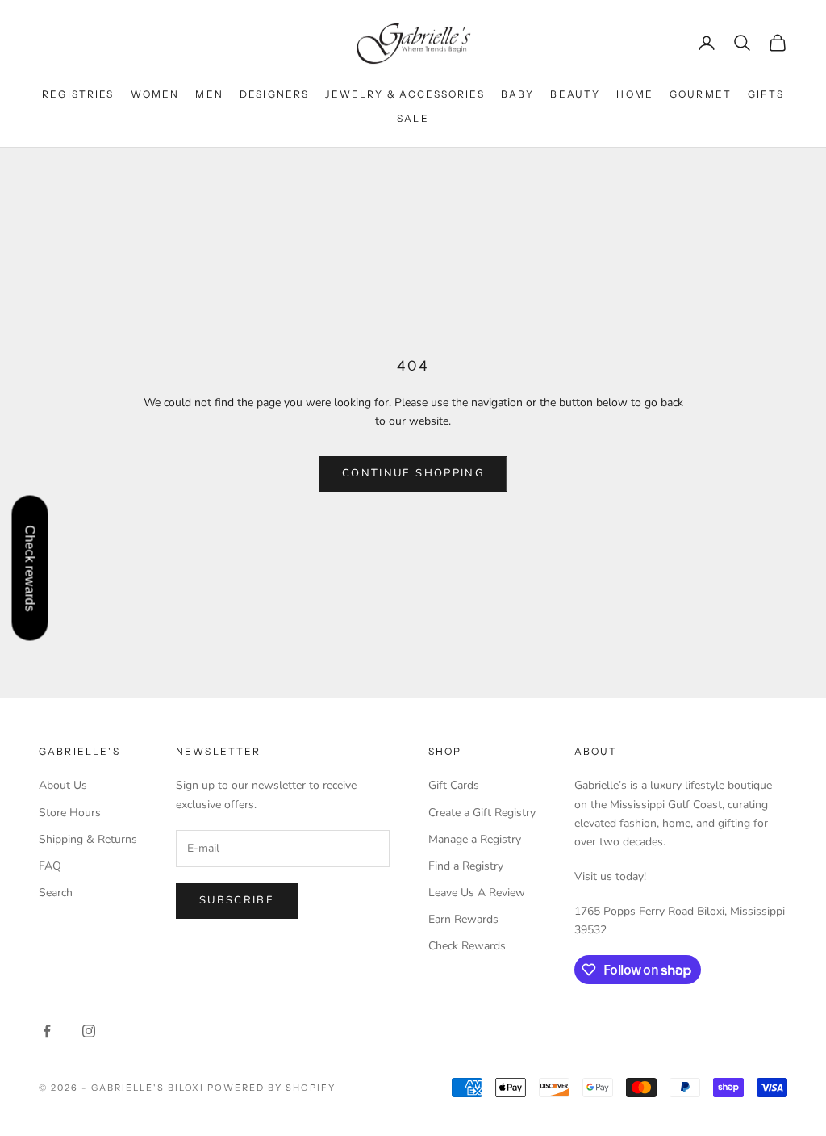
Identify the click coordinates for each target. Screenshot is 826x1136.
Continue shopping (413, 473)
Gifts (766, 94)
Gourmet (701, 94)
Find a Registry (465, 866)
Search (56, 892)
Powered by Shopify (271, 1087)
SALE (413, 118)
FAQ (50, 866)
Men (209, 94)
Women (155, 94)
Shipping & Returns (88, 839)
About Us (63, 785)
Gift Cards (453, 785)
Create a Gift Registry (482, 812)
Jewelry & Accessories (404, 94)
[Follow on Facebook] (47, 1031)
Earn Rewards (463, 919)
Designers (274, 94)
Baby (518, 94)
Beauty (575, 94)
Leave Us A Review (476, 892)
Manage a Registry (474, 839)
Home (634, 94)
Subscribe (236, 900)
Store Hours (70, 812)
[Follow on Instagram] (89, 1031)
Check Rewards (467, 946)
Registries (78, 94)
